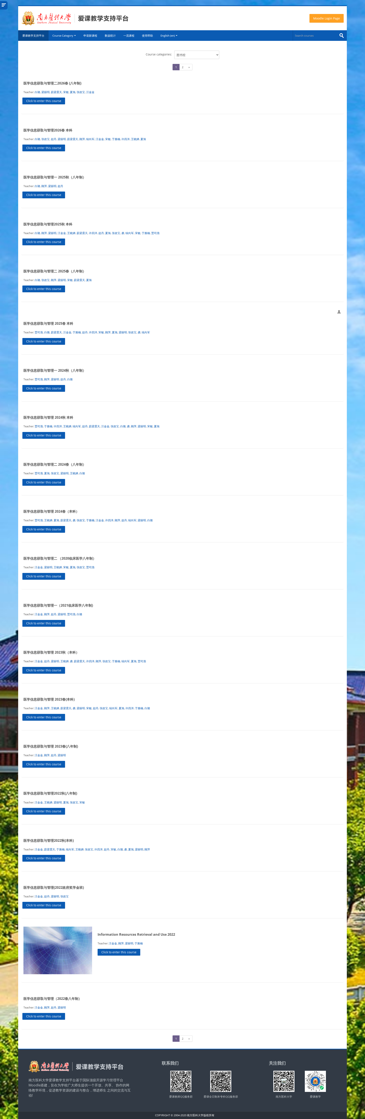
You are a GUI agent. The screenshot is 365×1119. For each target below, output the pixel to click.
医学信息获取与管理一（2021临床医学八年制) (58, 605)
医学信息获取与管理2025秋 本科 (47, 224)
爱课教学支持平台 (33, 35)
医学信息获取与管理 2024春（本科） (51, 511)
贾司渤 (155, 233)
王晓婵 (135, 139)
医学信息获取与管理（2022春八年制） (52, 998)
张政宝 (81, 92)
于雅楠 (116, 139)
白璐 (37, 92)
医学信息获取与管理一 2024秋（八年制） (54, 370)
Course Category (62, 35)
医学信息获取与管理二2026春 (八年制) (52, 83)
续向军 (90, 139)
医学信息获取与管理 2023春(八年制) (50, 746)
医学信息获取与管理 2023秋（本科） (51, 652)
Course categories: (159, 54)
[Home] (75, 18)
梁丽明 (45, 92)
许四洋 (125, 139)
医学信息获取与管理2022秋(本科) (48, 840)
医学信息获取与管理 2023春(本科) (49, 699)
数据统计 (110, 35)
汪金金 (90, 92)
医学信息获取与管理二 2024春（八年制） (54, 464)
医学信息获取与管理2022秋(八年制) (50, 793)
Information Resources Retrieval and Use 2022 (136, 934)
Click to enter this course (43, 101)
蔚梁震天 (56, 92)
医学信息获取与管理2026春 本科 (47, 130)
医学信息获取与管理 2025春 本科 (48, 323)
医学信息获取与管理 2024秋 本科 (48, 417)
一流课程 (128, 35)
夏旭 (72, 92)
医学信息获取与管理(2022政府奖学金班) (53, 887)
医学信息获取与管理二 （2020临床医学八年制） (59, 558)
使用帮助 (147, 35)
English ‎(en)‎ (168, 35)
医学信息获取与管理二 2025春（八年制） (54, 271)
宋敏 (66, 92)
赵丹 (53, 139)
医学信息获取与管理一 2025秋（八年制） (54, 177)
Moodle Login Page (326, 18)
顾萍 (82, 139)
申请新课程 (90, 35)
